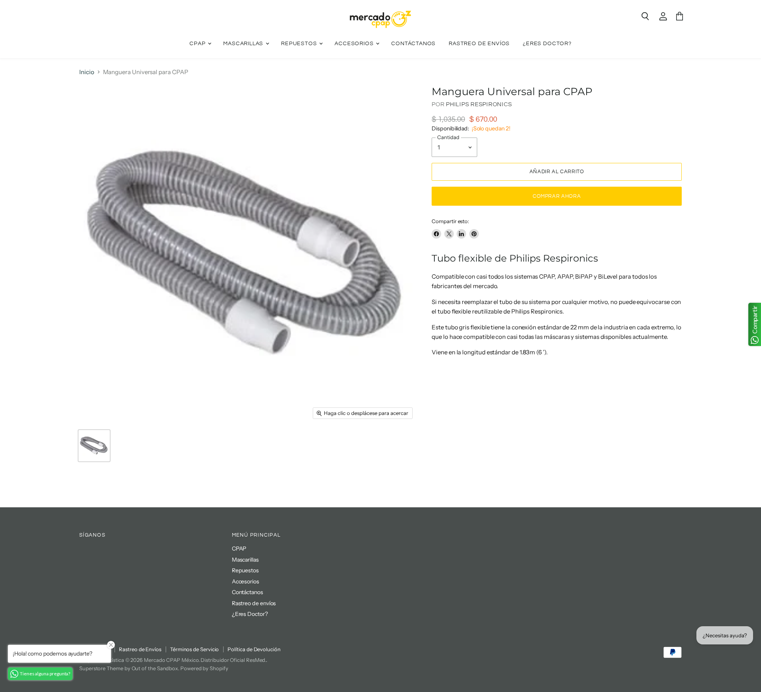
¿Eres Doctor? (547, 43)
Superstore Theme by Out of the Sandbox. (129, 668)
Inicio (86, 72)
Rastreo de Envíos (140, 649)
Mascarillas (244, 43)
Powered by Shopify (204, 668)
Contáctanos (413, 43)
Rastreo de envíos (479, 43)
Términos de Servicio (194, 649)
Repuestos (299, 43)
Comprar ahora (557, 196)
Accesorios (355, 43)
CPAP (198, 43)
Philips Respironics (479, 104)
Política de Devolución (254, 649)
